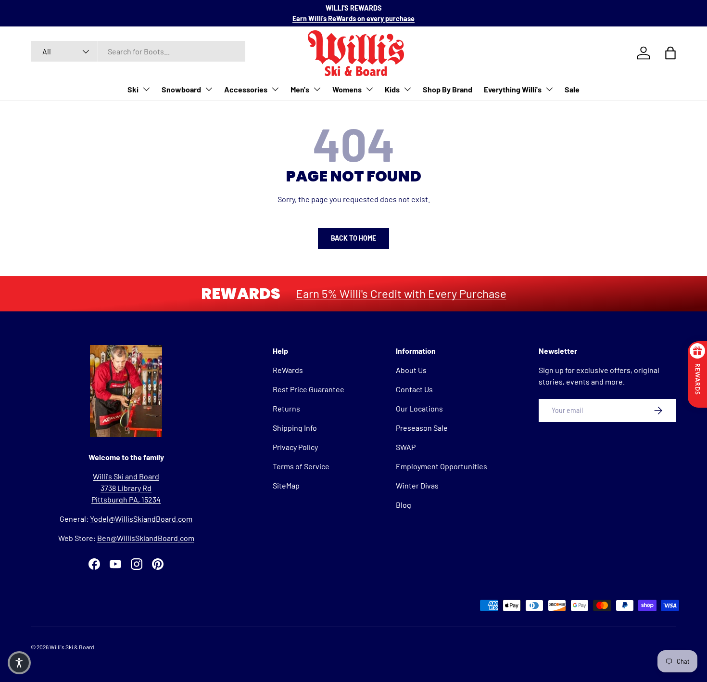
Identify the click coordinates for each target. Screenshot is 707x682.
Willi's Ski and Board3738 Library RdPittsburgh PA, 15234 (126, 488)
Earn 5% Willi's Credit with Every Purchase (401, 293)
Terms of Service (301, 466)
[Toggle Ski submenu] (146, 89)
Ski (133, 89)
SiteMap (286, 485)
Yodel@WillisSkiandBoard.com (141, 518)
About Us (411, 369)
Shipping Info (295, 427)
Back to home (353, 238)
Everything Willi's (513, 89)
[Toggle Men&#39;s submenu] (317, 89)
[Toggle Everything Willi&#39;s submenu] (549, 89)
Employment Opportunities (441, 466)
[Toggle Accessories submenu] (275, 89)
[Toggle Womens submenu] (369, 89)
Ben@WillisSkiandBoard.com (145, 537)
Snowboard (181, 89)
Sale (572, 89)
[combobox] (138, 51)
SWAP (406, 446)
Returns (286, 408)
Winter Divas (417, 485)
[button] (19, 662)
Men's (299, 89)
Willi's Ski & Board (72, 646)
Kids (392, 89)
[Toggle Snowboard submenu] (209, 89)
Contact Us (414, 389)
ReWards (288, 369)
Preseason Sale (422, 427)
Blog (403, 504)
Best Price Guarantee (308, 389)
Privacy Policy (295, 446)
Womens (347, 89)
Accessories (245, 89)
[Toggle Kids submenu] (407, 89)
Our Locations (419, 408)
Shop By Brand (447, 89)
